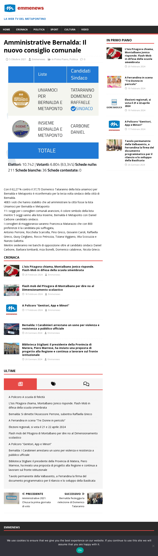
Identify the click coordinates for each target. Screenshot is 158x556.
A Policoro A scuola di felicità (27, 397)
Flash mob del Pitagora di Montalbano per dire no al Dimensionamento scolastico (58, 287)
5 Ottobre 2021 (17, 59)
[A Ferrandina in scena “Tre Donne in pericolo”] (114, 85)
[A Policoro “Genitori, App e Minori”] (11, 313)
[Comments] (86, 384)
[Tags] (53, 384)
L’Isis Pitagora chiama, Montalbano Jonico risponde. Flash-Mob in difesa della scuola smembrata (58, 268)
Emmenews (38, 59)
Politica (39, 29)
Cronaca (22, 29)
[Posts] (20, 384)
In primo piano (119, 40)
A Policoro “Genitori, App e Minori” (45, 305)
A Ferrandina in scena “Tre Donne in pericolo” (37, 420)
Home (6, 29)
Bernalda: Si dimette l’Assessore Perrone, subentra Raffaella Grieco (50, 414)
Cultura (69, 29)
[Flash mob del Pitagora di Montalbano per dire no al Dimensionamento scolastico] (11, 293)
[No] (153, 546)
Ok (80, 550)
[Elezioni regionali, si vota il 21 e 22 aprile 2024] (114, 107)
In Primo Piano (60, 59)
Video (85, 29)
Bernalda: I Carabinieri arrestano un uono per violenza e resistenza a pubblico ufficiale (60, 326)
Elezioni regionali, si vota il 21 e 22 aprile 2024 (37, 427)
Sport (54, 29)
